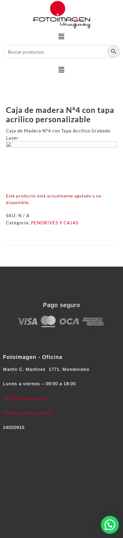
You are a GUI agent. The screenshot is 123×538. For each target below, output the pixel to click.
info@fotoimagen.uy (25, 398)
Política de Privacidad (27, 412)
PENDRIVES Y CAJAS (55, 222)
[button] (61, 36)
